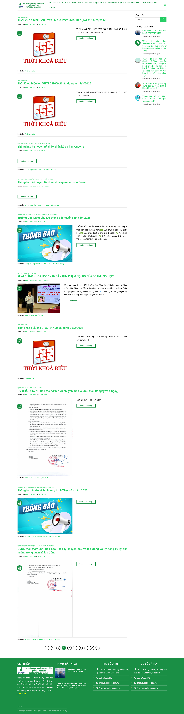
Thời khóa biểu (23, 17)
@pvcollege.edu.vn (148, 683)
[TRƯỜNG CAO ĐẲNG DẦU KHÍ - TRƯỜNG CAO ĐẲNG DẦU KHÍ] (31, 5)
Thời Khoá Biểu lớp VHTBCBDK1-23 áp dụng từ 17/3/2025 (54, 83)
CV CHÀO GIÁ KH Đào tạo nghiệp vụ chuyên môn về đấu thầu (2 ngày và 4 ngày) (68, 391)
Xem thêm (21, 694)
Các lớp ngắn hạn (24, 143)
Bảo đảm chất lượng (114, 3)
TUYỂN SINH (76, 3)
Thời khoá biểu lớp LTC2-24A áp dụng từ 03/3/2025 (50, 327)
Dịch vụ (98, 3)
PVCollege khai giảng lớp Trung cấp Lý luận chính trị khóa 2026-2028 (154, 85)
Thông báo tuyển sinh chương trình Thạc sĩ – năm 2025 (52, 490)
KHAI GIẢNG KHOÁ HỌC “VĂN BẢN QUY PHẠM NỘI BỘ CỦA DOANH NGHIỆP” (66, 276)
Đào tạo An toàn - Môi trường (42, 179)
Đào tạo (87, 3)
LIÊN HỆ (52, 8)
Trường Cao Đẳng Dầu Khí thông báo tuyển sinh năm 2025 (54, 217)
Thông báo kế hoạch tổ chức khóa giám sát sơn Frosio (52, 182)
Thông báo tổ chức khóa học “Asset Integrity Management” (154, 98)
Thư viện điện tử (150, 3)
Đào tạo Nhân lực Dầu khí (40, 143)
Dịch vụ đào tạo (29, 545)
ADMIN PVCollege (45, 24)
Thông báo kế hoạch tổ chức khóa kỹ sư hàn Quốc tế (51, 146)
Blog (20, 707)
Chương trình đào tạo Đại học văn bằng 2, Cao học (36, 487)
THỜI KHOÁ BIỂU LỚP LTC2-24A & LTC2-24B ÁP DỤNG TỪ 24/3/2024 (62, 20)
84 (92, 648)
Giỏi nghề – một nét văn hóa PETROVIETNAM (154, 32)
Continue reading (86, 38)
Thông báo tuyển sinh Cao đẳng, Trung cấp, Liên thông (38, 214)
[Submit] (163, 19)
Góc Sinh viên (133, 3)
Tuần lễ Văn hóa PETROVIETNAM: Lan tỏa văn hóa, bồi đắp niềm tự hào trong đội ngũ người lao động (154, 46)
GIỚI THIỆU (53, 3)
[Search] (164, 5)
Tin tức (64, 3)
